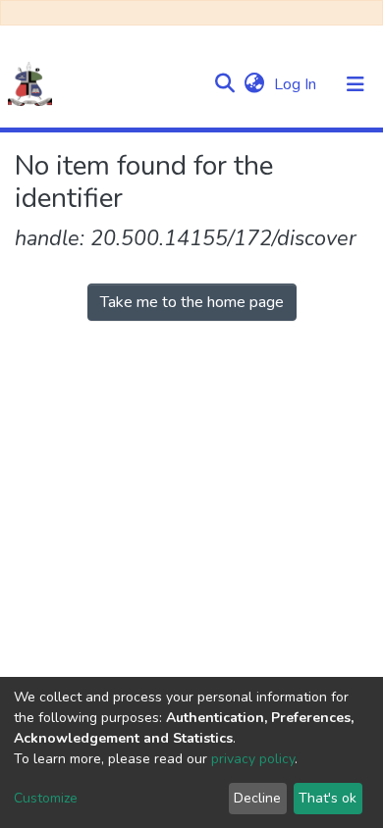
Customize (46, 798)
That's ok (327, 798)
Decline (257, 798)
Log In (297, 84)
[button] (254, 84)
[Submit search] (224, 84)
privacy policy (253, 759)
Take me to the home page (192, 302)
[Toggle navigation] (355, 84)
